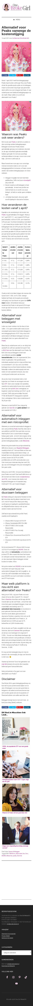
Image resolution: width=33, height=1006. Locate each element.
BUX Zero (6, 350)
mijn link (11, 408)
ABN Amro (12, 853)
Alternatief (19, 853)
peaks (14, 855)
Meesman (26, 441)
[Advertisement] (16, 880)
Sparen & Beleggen (14, 851)
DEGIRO (20, 549)
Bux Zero (25, 853)
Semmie (8, 599)
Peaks (14, 142)
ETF (6, 384)
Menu (18, 19)
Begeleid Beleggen (23, 448)
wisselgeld (26, 180)
